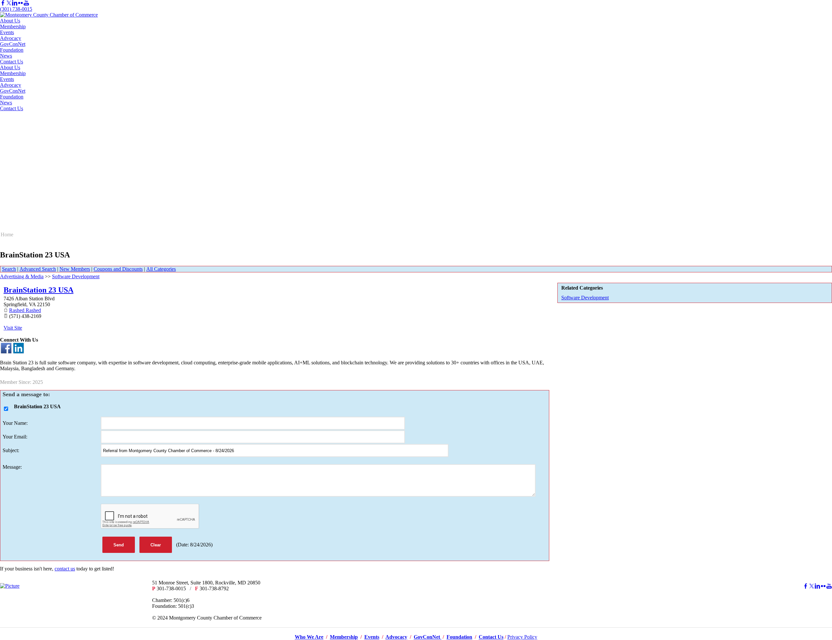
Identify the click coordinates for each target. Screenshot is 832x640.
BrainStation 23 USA (38, 290)
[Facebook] (3, 3)
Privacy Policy (522, 637)
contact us (65, 568)
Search (9, 269)
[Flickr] (20, 3)
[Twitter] (8, 3)
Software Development (585, 297)
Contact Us (11, 61)
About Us (10, 20)
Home (7, 234)
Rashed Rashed (25, 310)
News (6, 56)
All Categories (161, 269)
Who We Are (309, 637)
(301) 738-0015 (16, 9)
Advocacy (10, 38)
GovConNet (12, 44)
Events (7, 32)
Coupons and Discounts (118, 269)
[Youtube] (26, 3)
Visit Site (13, 328)
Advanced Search (38, 269)
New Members (74, 269)
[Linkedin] (14, 3)
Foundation (11, 50)
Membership (13, 26)
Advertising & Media (22, 276)
